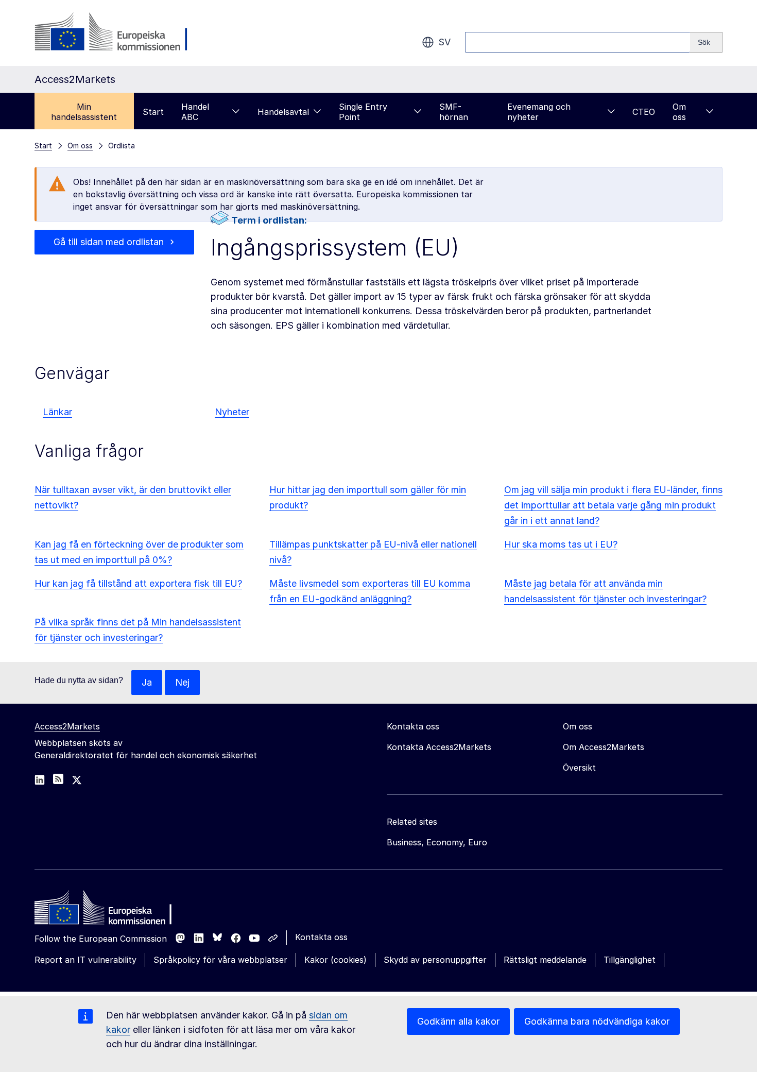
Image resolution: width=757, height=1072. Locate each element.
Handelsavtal (283, 112)
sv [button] (444, 42)
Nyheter (232, 411)
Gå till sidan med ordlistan (109, 241)
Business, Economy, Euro (437, 842)
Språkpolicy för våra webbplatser (220, 960)
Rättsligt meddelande (545, 960)
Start (153, 112)
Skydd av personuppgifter (435, 960)
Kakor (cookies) (335, 960)
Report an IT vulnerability (85, 960)
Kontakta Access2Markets (439, 747)
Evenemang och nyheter (539, 111)
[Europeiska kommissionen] (118, 33)
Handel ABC (195, 111)
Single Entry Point (363, 111)
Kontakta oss (321, 937)
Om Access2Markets (603, 747)
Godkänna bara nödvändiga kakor (596, 1021)
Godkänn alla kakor (458, 1021)
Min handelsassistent (84, 111)
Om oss (679, 111)
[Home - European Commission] (109, 910)
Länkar (57, 411)
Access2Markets (67, 726)
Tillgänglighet (630, 960)
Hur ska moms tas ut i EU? (560, 544)
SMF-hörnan (453, 111)
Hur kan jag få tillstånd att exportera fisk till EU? (138, 583)
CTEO (643, 112)
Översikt (579, 767)
